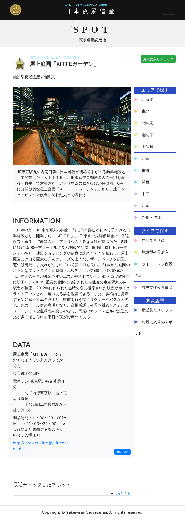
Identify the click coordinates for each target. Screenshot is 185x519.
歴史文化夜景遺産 (157, 287)
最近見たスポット (157, 310)
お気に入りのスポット (153, 327)
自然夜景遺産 (153, 240)
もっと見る (122, 493)
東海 (145, 170)
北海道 (147, 99)
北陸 (145, 158)
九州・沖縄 (151, 217)
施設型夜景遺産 (155, 252)
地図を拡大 (122, 451)
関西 (145, 182)
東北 (145, 111)
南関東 (147, 134)
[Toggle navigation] (168, 10)
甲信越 (147, 146)
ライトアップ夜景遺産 (153, 270)
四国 (145, 205)
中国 (145, 193)
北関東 (147, 123)
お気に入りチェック (158, 59)
